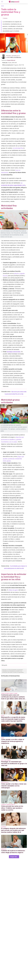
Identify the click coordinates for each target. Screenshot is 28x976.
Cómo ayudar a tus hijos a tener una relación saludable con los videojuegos (13, 786)
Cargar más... (14, 856)
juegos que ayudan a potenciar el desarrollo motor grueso (13, 459)
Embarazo (3, 849)
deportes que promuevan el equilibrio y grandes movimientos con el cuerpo (12, 439)
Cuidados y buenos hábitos (8, 804)
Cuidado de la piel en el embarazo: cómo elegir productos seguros (13, 851)
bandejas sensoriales (13, 351)
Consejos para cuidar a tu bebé (9, 693)
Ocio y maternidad (6, 760)
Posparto (3, 826)
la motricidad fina (18, 148)
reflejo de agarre (13, 590)
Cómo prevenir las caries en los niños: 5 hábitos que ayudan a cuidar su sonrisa (12, 808)
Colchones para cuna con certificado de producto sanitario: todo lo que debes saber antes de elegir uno (13, 697)
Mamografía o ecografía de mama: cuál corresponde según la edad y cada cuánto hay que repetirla (13, 719)
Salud (2, 5)
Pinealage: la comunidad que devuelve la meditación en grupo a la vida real (14, 763)
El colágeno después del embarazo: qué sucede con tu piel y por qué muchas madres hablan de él (13, 830)
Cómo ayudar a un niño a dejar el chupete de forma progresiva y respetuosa (12, 741)
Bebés (2, 737)
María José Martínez (16, 57)
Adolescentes (5, 782)
